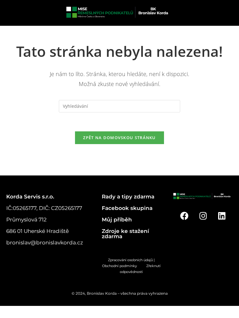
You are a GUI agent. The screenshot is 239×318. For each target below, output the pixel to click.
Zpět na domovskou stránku (119, 137)
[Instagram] (203, 215)
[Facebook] (184, 215)
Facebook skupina (127, 208)
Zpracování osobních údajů (130, 260)
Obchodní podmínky (124, 266)
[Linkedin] (222, 215)
